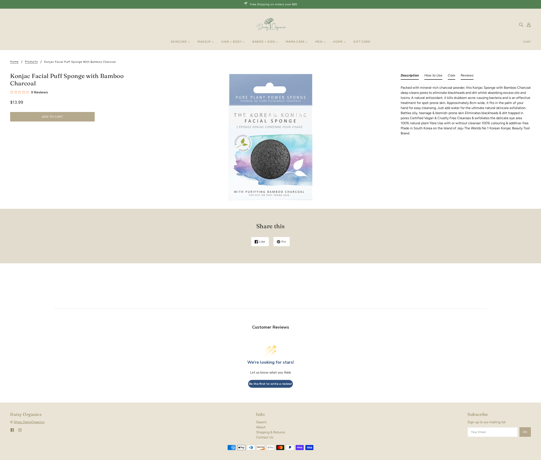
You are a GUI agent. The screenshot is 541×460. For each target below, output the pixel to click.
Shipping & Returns (270, 432)
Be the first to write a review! (270, 384)
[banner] (270, 24)
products (31, 61)
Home (14, 61)
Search (261, 422)
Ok (525, 432)
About (260, 427)
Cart (527, 41)
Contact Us (264, 437)
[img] (521, 24)
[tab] (410, 76)
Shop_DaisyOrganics (29, 422)
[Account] (529, 24)
